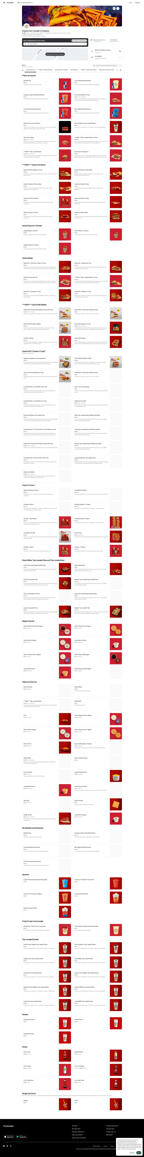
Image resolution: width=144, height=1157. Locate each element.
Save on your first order (79, 1138)
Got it (138, 1152)
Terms (105, 1146)
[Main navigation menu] (4, 3)
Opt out (132, 1152)
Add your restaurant (78, 1132)
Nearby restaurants (112, 1126)
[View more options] (117, 8)
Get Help (74, 1126)
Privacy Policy (96, 1146)
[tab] (30, 70)
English (110, 1135)
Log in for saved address (80, 40)
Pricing (112, 1146)
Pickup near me (111, 1132)
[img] (55, 54)
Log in (130, 2)
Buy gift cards (76, 1129)
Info (69, 33)
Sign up (137, 2)
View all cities (110, 1129)
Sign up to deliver (77, 1135)
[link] (114, 8)
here (134, 1149)
